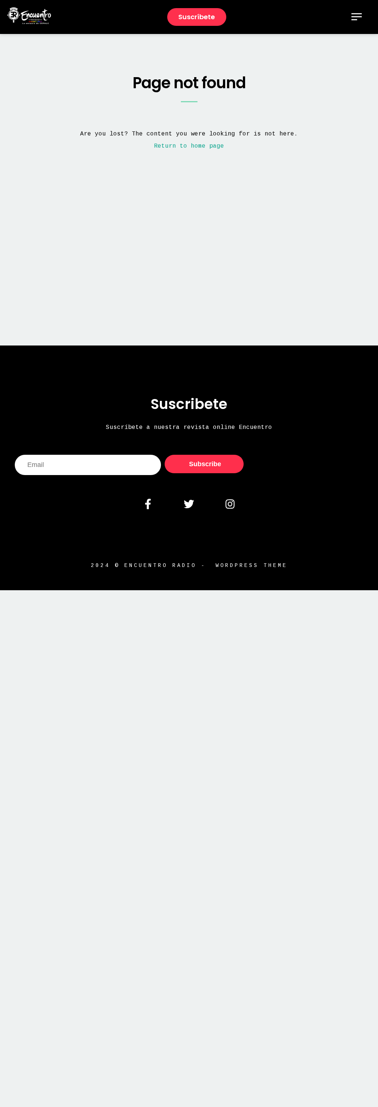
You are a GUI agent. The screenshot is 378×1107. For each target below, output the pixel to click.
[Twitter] (189, 504)
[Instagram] (230, 504)
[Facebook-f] (147, 504)
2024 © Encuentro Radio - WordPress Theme (189, 565)
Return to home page (189, 146)
